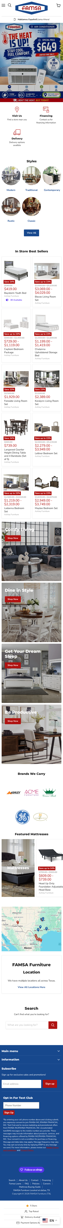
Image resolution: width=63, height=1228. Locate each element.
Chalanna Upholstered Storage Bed (46, 352)
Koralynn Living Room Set (47, 402)
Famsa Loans (15, 1183)
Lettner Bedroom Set (46, 453)
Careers (46, 1183)
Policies (35, 1183)
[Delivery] (17, 138)
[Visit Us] (17, 115)
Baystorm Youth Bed (15, 293)
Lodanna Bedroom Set (14, 510)
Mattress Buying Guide (30, 1186)
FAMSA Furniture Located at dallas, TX (31, 1190)
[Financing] (46, 115)
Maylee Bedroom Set (46, 508)
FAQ (27, 1183)
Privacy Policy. (27, 1150)
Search (12, 1180)
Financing (46, 1180)
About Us (23, 1180)
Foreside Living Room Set (15, 402)
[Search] (52, 1025)
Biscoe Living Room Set (45, 298)
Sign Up (8, 1112)
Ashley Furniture (11, 296)
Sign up (49, 1083)
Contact (34, 1180)
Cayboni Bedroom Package (14, 350)
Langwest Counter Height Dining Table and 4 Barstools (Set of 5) (15, 454)
